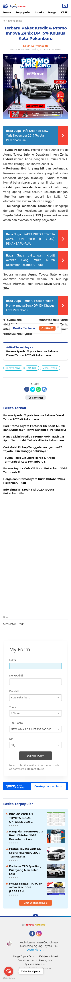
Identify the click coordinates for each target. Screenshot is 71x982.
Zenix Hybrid (50, 368)
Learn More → (35, 949)
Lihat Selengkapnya (35, 902)
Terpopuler (23, 12)
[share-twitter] (32, 389)
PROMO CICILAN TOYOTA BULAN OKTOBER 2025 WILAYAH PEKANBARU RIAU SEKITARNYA (25, 818)
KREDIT (31, 368)
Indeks (39, 12)
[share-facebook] (26, 389)
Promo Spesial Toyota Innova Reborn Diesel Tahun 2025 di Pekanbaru (32, 353)
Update (48, 328)
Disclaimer (23, 960)
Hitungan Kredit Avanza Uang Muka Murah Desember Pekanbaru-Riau (30, 260)
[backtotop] (35, 917)
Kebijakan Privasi (48, 956)
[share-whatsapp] (38, 389)
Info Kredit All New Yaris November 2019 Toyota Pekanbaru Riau (27, 135)
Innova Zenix (13, 368)
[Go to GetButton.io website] (9, 978)
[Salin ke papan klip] (44, 389)
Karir (34, 960)
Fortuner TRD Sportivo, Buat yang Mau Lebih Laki (25, 870)
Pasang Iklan (46, 960)
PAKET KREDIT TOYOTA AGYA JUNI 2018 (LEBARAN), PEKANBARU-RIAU (30, 239)
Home (7, 12)
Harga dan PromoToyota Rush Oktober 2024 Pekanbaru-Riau (26, 835)
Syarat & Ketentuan (35, 964)
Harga (52, 12)
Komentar (37, 397)
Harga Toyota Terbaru (25, 956)
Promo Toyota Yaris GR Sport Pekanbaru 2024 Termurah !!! (25, 852)
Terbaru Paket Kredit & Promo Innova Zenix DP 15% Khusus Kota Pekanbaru (30, 305)
